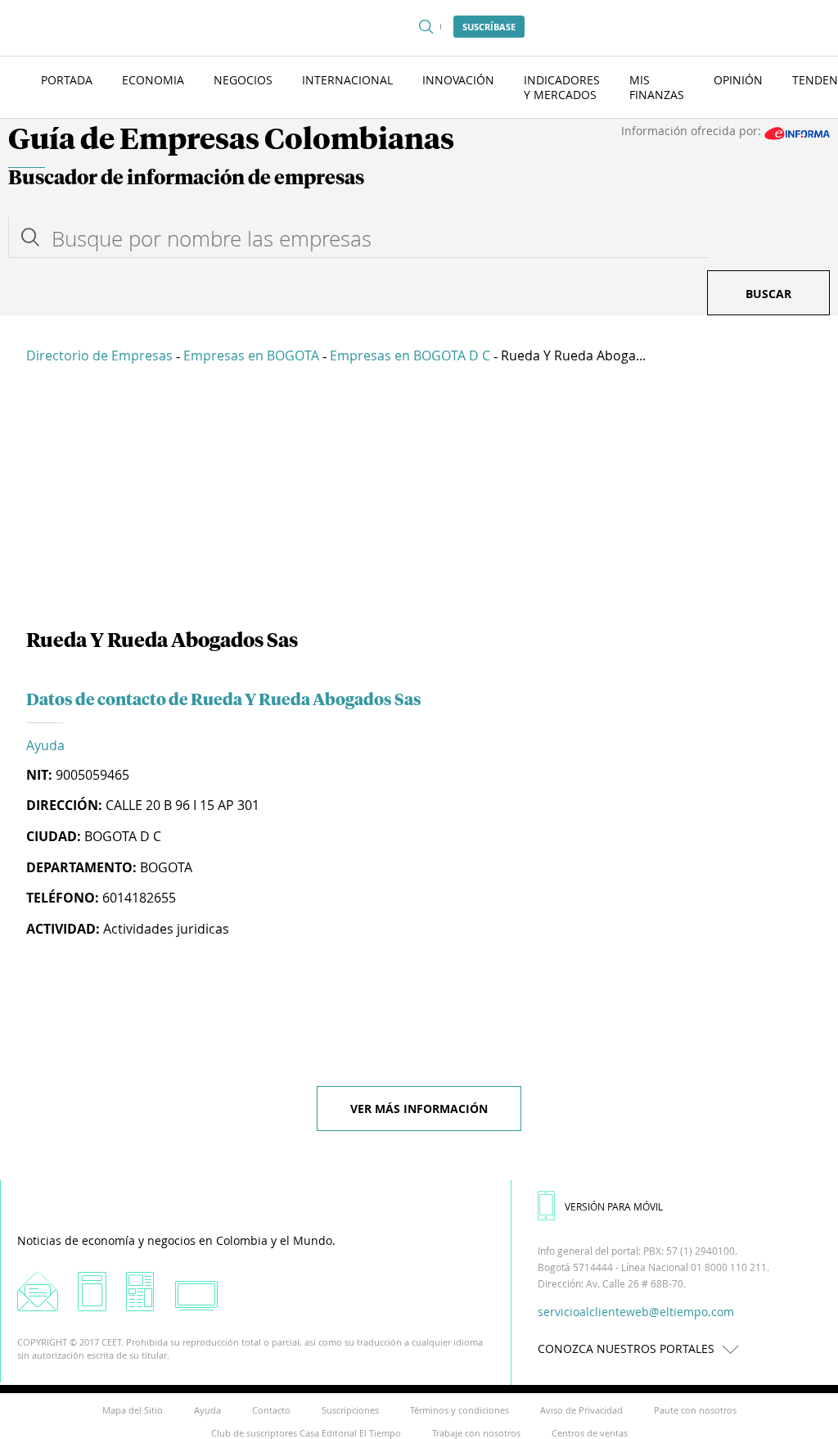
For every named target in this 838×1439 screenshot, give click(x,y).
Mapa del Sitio (132, 1410)
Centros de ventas (590, 1433)
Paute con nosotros (695, 1410)
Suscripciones (350, 1410)
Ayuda (45, 745)
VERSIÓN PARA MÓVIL (614, 1206)
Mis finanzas (656, 87)
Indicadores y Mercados (562, 87)
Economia (153, 80)
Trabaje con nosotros (476, 1433)
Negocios (243, 80)
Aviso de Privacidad (581, 1410)
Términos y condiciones (459, 1410)
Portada (66, 80)
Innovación (458, 80)
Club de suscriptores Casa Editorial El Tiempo (306, 1433)
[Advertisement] (419, 499)
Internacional (347, 80)
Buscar (768, 293)
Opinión (738, 80)
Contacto (271, 1410)
